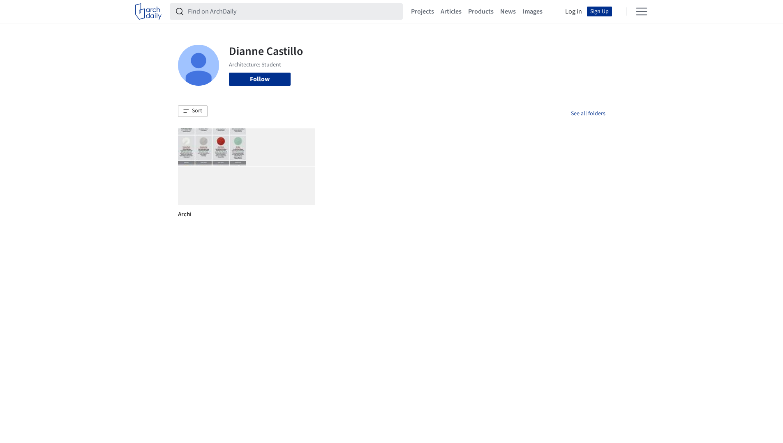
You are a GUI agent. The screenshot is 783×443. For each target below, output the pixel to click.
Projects (422, 11)
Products (481, 11)
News (508, 11)
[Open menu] (641, 11)
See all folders (588, 113)
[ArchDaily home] (148, 11)
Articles (451, 11)
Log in (573, 11)
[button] (193, 111)
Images (532, 11)
